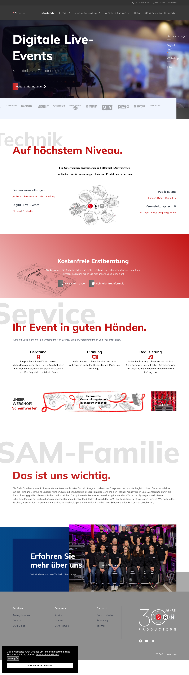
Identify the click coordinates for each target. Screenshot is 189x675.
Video (154, 212)
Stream (17, 211)
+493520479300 (142, 2)
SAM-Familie (62, 625)
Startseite (48, 12)
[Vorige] (154, 401)
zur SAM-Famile (111, 564)
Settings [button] (13, 658)
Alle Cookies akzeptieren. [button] (40, 665)
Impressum (171, 654)
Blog (137, 12)
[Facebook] (140, 641)
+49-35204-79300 (74, 283)
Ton (140, 212)
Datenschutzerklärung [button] (48, 654)
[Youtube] (146, 641)
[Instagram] (152, 641)
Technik (101, 625)
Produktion (28, 211)
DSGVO (159, 654)
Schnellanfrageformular (110, 283)
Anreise (17, 620)
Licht (147, 212)
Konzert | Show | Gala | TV (162, 197)
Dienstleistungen (86, 12)
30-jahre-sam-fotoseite (160, 12)
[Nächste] (173, 401)
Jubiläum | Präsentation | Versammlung (34, 196)
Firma (63, 12)
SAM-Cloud (19, 625)
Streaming (102, 620)
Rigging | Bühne (167, 212)
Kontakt (59, 620)
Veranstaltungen (115, 12)
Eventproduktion (105, 615)
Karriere (59, 615)
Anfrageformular (22, 615)
